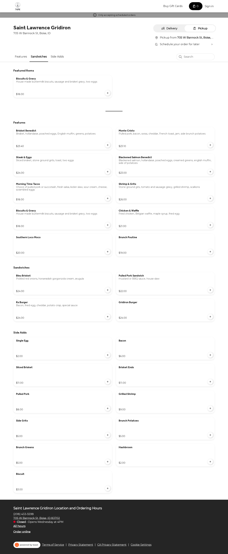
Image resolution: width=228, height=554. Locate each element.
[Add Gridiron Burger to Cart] (210, 316)
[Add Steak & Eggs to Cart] (107, 171)
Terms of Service (53, 544)
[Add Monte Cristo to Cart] (210, 145)
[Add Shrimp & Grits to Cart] (210, 198)
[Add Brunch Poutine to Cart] (210, 251)
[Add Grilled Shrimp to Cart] (210, 408)
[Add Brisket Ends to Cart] (210, 381)
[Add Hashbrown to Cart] (210, 461)
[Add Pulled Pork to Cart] (107, 408)
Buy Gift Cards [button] (172, 6)
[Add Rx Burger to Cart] (107, 316)
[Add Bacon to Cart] (210, 355)
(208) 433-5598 (23, 514)
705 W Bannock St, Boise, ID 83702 (36, 518)
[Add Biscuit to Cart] (107, 488)
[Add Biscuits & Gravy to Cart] (107, 93)
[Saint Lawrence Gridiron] (17, 6)
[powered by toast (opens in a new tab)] (27, 545)
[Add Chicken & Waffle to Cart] (210, 225)
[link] (21, 56)
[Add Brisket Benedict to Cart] (107, 145)
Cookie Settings (141, 544)
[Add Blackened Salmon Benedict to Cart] (210, 171)
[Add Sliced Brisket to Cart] (107, 381)
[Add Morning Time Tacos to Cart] (107, 198)
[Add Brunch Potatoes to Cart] (210, 435)
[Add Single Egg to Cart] (107, 355)
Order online (22, 531)
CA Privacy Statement (112, 544)
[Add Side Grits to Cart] (107, 435)
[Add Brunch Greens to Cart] (107, 461)
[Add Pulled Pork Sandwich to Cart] (210, 290)
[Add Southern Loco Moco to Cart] (107, 251)
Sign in (209, 6)
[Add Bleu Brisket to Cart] (107, 290)
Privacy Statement (80, 544)
